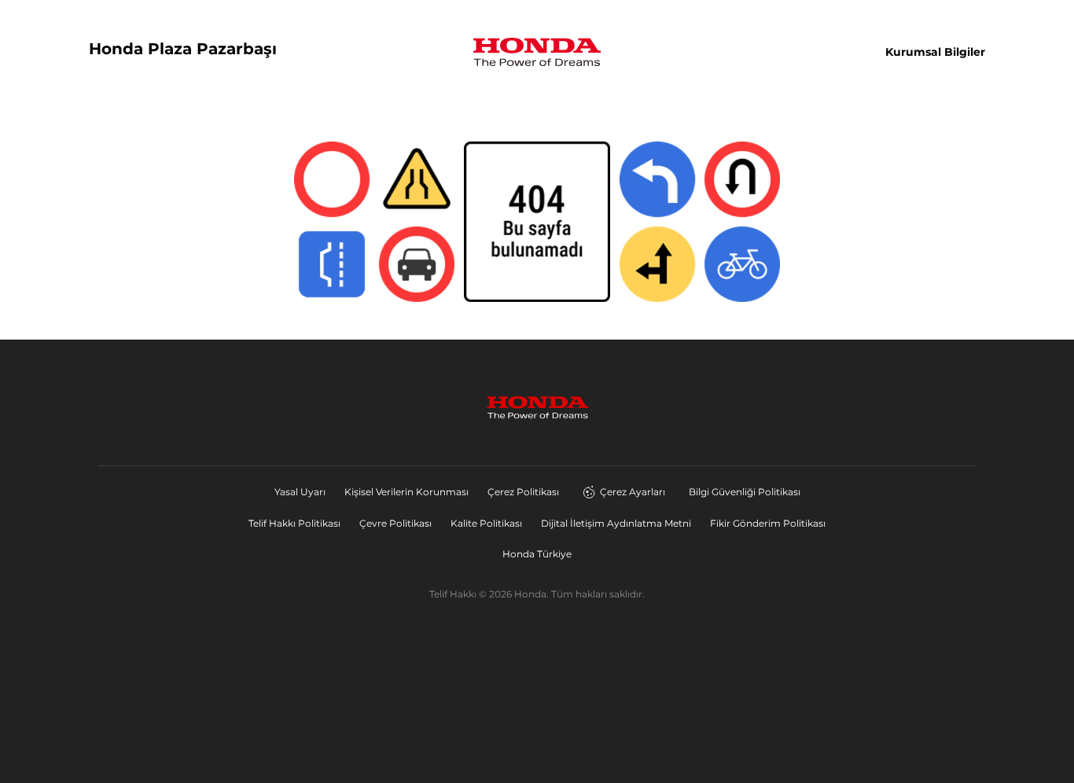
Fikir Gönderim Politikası (768, 523)
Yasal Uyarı (300, 492)
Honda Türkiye (537, 554)
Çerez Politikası (523, 492)
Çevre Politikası (395, 523)
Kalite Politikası (486, 523)
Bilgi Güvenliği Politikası (744, 492)
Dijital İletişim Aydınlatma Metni (616, 523)
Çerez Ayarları (632, 492)
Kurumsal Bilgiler (935, 52)
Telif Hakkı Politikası (294, 523)
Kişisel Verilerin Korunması (406, 492)
